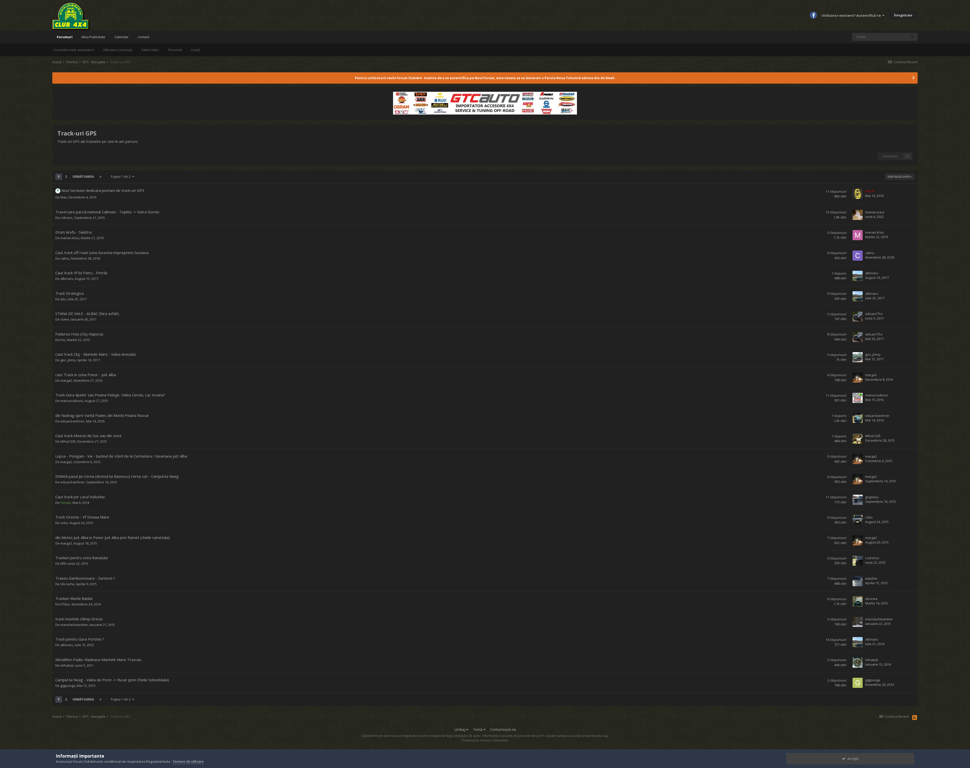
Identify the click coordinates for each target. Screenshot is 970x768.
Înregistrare (903, 15)
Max (63, 197)
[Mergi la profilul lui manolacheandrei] (858, 622)
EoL (63, 339)
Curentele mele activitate (72, 50)
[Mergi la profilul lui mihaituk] (858, 663)
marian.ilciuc (69, 238)
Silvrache (67, 584)
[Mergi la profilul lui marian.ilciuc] (858, 235)
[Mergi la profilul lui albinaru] (858, 276)
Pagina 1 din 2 (121, 176)
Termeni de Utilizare (188, 761)
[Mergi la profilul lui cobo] (858, 520)
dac (63, 299)
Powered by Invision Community (485, 740)
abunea (871, 598)
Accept (852, 758)
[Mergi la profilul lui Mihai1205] (858, 439)
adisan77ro (874, 313)
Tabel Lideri (150, 50)
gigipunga (67, 685)
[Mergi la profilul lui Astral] (858, 194)
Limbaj (460, 729)
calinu (64, 258)
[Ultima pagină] (100, 176)
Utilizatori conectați (117, 50)
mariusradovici (71, 400)
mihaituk (67, 665)
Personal (175, 50)
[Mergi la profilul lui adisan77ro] (858, 316)
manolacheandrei (74, 624)
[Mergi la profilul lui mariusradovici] (858, 398)
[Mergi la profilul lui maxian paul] (858, 215)
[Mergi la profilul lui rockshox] (858, 561)
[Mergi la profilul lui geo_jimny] (858, 357)
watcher (871, 578)
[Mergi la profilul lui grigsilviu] (858, 500)
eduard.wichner (72, 421)
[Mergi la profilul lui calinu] (858, 256)
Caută (195, 50)
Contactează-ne (503, 729)
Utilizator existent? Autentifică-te (851, 15)
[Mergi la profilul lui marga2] (858, 378)
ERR (63, 563)
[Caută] (911, 37)
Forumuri (64, 37)
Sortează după (899, 176)
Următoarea (83, 176)
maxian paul (874, 212)
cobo (64, 523)
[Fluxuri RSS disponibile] (914, 717)
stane (64, 319)
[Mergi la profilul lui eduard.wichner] (858, 418)
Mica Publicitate (93, 37)
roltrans (66, 217)
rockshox (872, 558)
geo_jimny (68, 360)
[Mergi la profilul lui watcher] (858, 581)
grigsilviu (872, 497)
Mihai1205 (68, 441)
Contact (143, 37)
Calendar (121, 37)
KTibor (65, 604)
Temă (478, 729)
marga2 (66, 380)
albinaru (66, 278)
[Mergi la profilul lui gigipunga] (858, 683)
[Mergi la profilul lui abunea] (858, 601)
